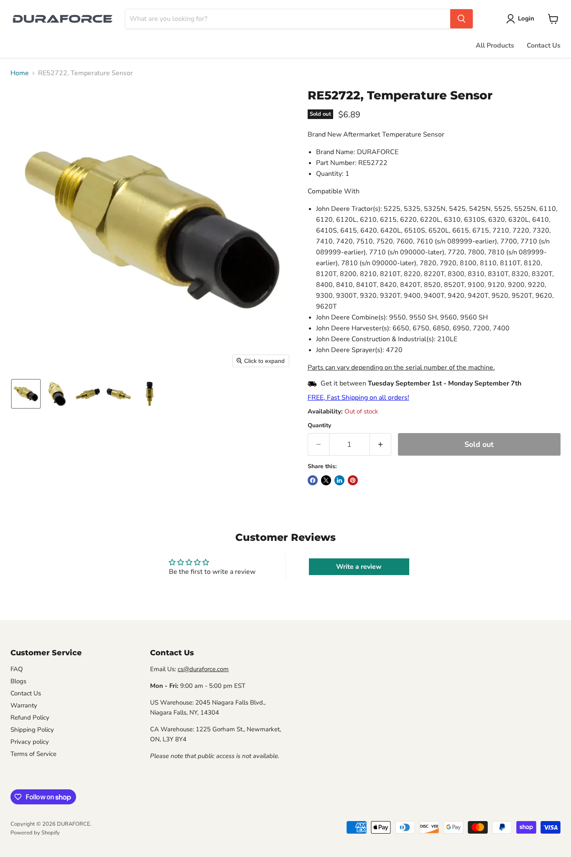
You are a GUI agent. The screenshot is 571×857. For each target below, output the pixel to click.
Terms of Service (33, 754)
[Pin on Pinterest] (353, 480)
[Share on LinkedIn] (339, 480)
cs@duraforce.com (203, 669)
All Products (495, 45)
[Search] (461, 18)
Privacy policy (29, 742)
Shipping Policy (32, 729)
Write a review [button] (359, 566)
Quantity (319, 425)
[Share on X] (326, 480)
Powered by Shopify (35, 833)
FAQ (16, 669)
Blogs (18, 681)
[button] (522, 19)
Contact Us (544, 45)
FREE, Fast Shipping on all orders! (358, 397)
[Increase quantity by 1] (380, 444)
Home (19, 73)
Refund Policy (29, 717)
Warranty (23, 705)
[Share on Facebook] (313, 480)
